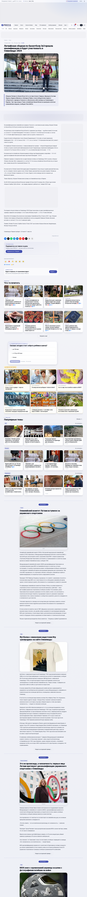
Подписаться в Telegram (14, 251)
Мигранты (21, 28)
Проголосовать (15, 361)
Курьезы (65, 28)
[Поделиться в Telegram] (14, 238)
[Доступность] (84, 1)
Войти (81, 1)
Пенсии (10, 28)
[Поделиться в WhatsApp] (11, 238)
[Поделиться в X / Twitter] (8, 238)
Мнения (60, 25)
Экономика (32, 28)
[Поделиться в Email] (29, 238)
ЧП (6, 28)
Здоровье (15, 28)
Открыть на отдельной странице (43, 622)
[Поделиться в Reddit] (20, 238)
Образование (51, 28)
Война (84, 28)
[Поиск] (71, 25)
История (44, 28)
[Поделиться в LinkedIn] (17, 238)
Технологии (38, 28)
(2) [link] (31, 306)
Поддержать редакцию (72, 1)
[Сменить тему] (78, 25)
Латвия (26, 28)
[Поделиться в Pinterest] (23, 238)
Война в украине (72, 28)
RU (81, 25)
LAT (84, 25)
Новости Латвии (29, 25)
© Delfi (22, 42)
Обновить (79, 419)
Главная (16, 25)
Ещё (65, 25)
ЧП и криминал (42, 25)
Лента (21, 25)
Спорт (10, 40)
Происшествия (58, 28)
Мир (36, 25)
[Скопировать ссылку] (32, 238)
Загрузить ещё (43, 336)
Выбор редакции (52, 25)
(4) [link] (12, 304)
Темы (3, 28)
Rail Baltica (79, 28)
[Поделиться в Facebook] (5, 238)
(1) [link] (18, 329)
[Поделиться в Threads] (26, 238)
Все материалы (79, 423)
